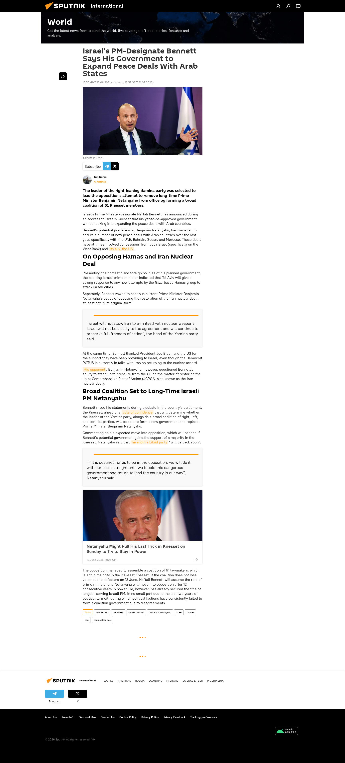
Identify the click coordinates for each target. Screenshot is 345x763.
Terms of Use (87, 717)
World (87, 612)
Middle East (102, 612)
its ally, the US (121, 249)
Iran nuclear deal (102, 619)
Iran (86, 619)
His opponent (94, 369)
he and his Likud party (149, 442)
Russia (140, 680)
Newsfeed (118, 612)
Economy (155, 680)
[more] (196, 559)
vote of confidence (138, 412)
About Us (51, 717)
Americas (124, 680)
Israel (179, 612)
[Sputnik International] (67, 11)
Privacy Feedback (174, 717)
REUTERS (90, 158)
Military (172, 680)
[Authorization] (278, 6)
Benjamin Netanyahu (160, 612)
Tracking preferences (203, 717)
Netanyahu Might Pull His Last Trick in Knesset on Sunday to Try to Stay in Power (136, 549)
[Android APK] (286, 731)
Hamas (190, 612)
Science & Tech (192, 680)
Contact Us (108, 717)
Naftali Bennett (136, 612)
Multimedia (215, 680)
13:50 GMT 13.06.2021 (96, 82)
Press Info (67, 717)
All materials (100, 181)
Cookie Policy (128, 717)
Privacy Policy (150, 717)
